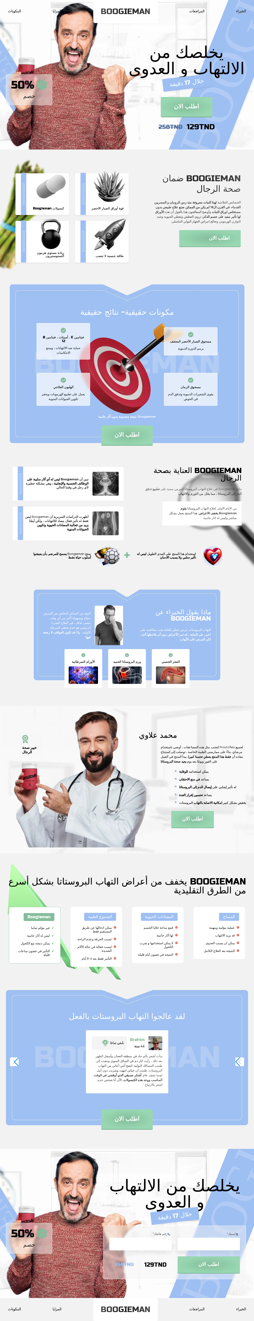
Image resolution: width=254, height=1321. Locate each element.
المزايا (57, 11)
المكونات (14, 11)
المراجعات (197, 11)
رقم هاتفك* (160, 1234)
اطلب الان (186, 107)
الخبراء (241, 11)
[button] (239, 1061)
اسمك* (231, 1234)
